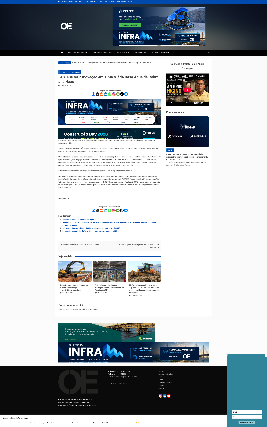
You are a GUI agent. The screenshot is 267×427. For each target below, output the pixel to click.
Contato (123, 2)
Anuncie (130, 2)
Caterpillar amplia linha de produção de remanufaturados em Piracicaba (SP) (109, 287)
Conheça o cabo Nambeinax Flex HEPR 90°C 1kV (81, 245)
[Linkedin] (105, 94)
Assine (81, 2)
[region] (133, 421)
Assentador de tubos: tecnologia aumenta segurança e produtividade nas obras (74, 287)
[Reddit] (101, 94)
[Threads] (122, 94)
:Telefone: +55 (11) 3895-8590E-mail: (122, 374)
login (76, 309)
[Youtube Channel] (169, 396)
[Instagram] (114, 94)
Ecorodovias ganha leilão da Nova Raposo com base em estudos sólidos (90, 231)
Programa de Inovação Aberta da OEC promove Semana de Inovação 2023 (91, 228)
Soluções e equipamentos (70, 72)
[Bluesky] (126, 94)
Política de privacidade (119, 384)
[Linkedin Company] (164, 396)
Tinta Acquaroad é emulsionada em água (78, 220)
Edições (100, 2)
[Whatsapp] (109, 94)
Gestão (170, 150)
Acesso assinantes (90, 2)
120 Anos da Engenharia (160, 53)
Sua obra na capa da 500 (102, 53)
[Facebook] (93, 94)
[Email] (118, 94)
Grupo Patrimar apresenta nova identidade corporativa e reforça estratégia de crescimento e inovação (187, 155)
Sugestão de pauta (114, 2)
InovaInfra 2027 (140, 53)
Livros (105, 2)
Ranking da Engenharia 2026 (78, 53)
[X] (97, 94)
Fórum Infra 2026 (123, 53)
